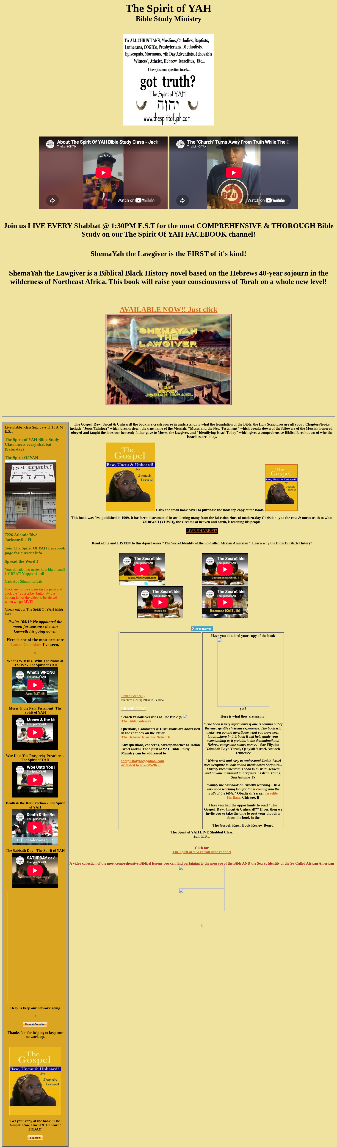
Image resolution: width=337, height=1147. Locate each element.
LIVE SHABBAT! (201, 530)
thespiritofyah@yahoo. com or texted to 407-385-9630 (142, 763)
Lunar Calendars (27, 644)
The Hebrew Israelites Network (145, 737)
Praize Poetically (133, 696)
